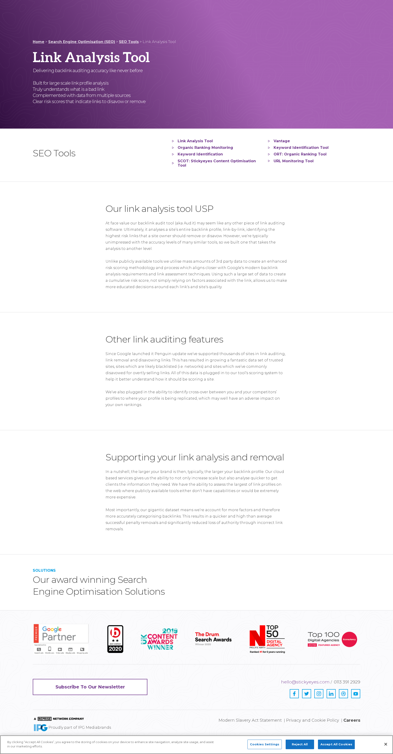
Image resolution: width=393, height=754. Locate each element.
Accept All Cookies (336, 744)
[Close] (386, 744)
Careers (351, 720)
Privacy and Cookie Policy (312, 720)
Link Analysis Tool (195, 141)
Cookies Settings (264, 744)
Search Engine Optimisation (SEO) (81, 42)
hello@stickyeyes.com (305, 682)
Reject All (300, 744)
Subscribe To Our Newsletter (90, 687)
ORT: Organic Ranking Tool (300, 154)
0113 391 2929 (347, 682)
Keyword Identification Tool (301, 147)
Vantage (282, 141)
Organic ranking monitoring (205, 147)
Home (38, 42)
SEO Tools (129, 42)
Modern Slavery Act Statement (250, 720)
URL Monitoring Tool (294, 161)
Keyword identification (200, 154)
